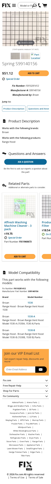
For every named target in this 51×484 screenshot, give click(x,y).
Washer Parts (34, 434)
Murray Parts (37, 420)
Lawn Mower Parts (15, 448)
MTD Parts (24, 420)
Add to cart (34, 73)
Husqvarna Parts (17, 413)
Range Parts (37, 441)
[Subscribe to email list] (41, 369)
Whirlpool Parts (24, 427)
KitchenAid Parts (19, 416)
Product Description (13, 108)
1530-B (31, 330)
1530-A (31, 316)
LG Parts (33, 416)
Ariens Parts (32, 402)
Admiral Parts (18, 402)
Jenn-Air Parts (33, 413)
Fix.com (7, 380)
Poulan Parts (17, 423)
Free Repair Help (12, 385)
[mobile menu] (14, 5)
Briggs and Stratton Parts (18, 406)
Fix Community (11, 396)
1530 (30, 302)
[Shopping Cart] (44, 5)
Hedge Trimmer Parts (18, 452)
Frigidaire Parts (19, 409)
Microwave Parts (16, 445)
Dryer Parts (34, 438)
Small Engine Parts (34, 448)
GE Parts (32, 409)
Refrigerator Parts (18, 438)
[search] (34, 5)
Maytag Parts (11, 420)
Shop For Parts (11, 390)
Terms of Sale (35, 477)
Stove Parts (11, 441)
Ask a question (25, 161)
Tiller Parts (25, 455)
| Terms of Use (16, 477)
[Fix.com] (6, 5)
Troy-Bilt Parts (32, 423)
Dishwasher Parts (17, 434)
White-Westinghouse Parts (24, 430)
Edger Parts (35, 452)
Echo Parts (37, 406)
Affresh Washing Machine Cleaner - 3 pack (17, 226)
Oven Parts (24, 441)
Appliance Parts (33, 445)
